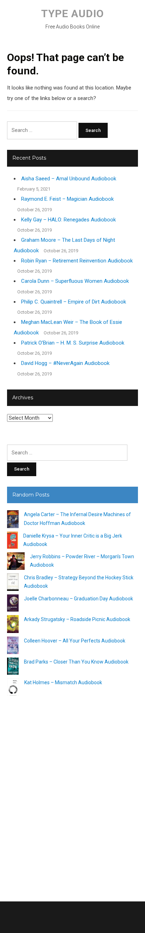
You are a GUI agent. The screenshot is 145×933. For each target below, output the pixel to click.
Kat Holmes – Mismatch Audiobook (63, 682)
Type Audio (72, 13)
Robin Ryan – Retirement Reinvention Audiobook (77, 261)
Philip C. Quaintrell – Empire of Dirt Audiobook (73, 302)
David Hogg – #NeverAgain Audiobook (65, 363)
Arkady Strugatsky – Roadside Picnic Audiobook (77, 619)
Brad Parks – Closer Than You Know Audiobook (76, 662)
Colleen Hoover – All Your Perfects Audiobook (74, 641)
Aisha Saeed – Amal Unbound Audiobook (68, 178)
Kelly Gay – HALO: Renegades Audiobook (68, 219)
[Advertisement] (72, 796)
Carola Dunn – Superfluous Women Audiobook (75, 281)
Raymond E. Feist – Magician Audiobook (67, 199)
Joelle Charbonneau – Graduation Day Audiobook (78, 598)
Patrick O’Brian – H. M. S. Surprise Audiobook (72, 343)
